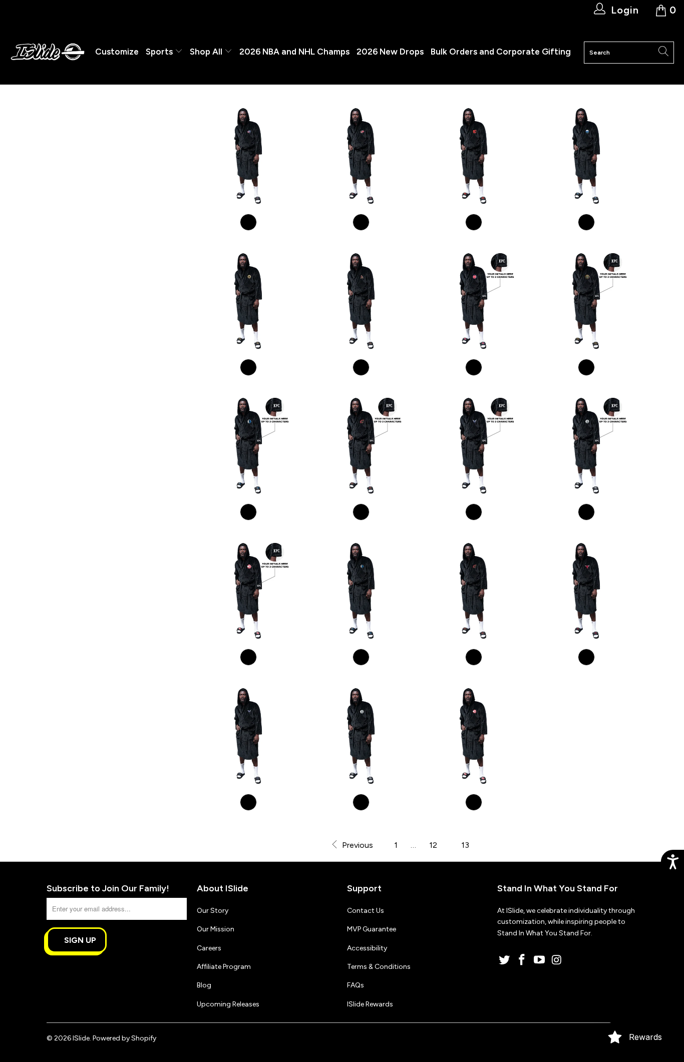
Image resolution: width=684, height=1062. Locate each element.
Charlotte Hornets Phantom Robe (248, 736)
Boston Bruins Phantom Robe (248, 301)
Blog (204, 985)
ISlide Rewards (370, 1004)
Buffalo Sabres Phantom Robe (586, 156)
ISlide (81, 1038)
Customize (117, 52)
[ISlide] (47, 52)
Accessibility (367, 948)
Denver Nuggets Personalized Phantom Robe (586, 301)
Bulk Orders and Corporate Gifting (501, 52)
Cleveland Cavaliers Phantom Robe (473, 591)
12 (433, 845)
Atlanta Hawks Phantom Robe (473, 736)
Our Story (212, 910)
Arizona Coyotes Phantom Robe (360, 301)
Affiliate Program (224, 966)
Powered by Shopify (124, 1038)
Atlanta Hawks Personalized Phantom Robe (248, 591)
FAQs (355, 985)
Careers (209, 948)
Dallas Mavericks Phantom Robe (360, 591)
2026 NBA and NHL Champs (294, 52)
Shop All (206, 52)
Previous (356, 845)
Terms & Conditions (379, 966)
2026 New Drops (390, 52)
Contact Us (365, 910)
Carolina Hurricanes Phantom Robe (360, 156)
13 (465, 845)
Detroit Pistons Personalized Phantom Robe (473, 301)
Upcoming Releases (228, 1004)
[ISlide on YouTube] (539, 960)
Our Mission (215, 929)
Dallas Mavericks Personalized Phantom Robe (248, 445)
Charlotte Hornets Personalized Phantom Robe (473, 445)
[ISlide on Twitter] (504, 960)
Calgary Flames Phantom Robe (473, 156)
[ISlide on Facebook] (522, 960)
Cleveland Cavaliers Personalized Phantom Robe (360, 445)
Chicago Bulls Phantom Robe (586, 591)
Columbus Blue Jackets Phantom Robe (248, 156)
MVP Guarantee (371, 929)
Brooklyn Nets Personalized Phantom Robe (586, 445)
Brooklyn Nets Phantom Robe (360, 736)
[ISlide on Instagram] (556, 960)
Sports (160, 52)
